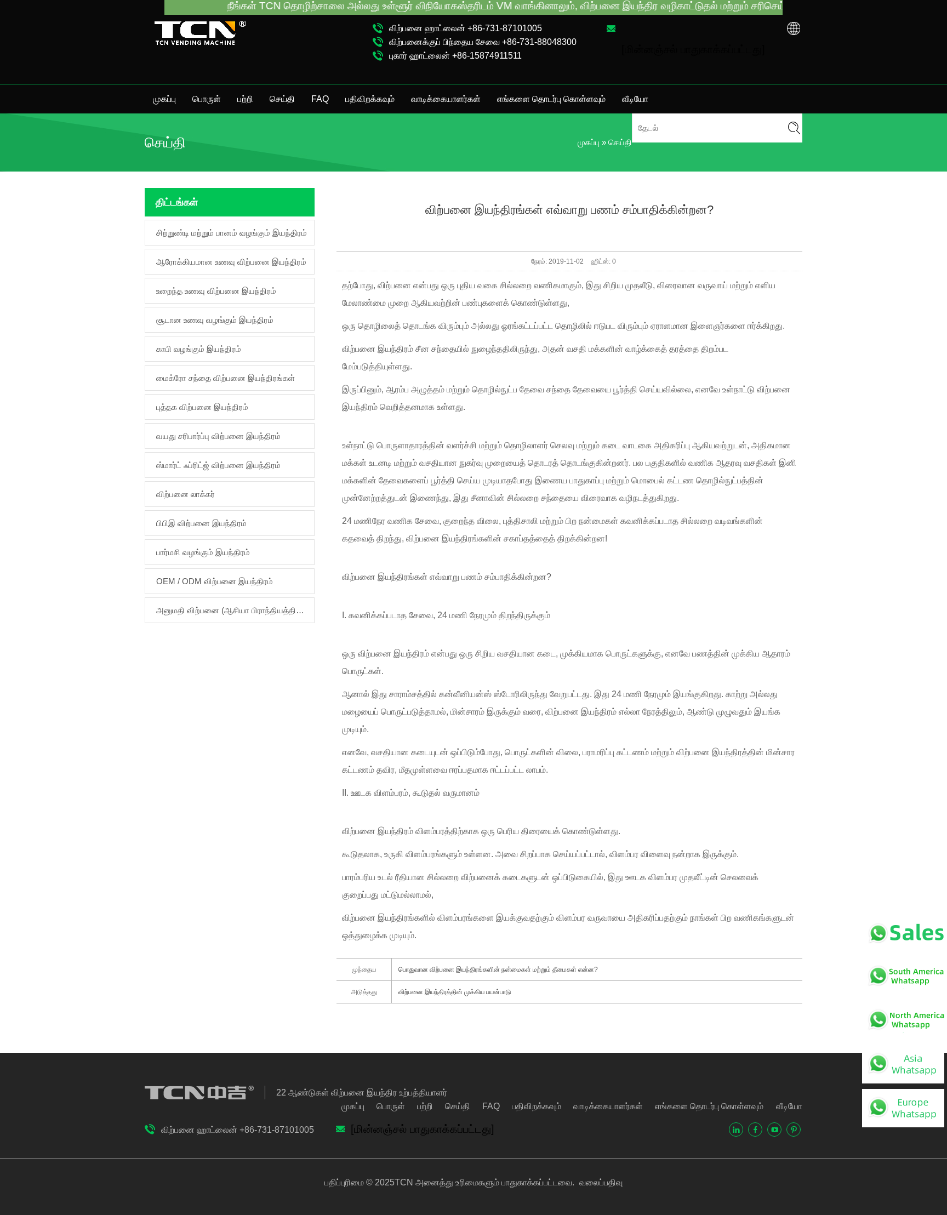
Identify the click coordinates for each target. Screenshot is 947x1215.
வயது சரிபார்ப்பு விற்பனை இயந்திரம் (218, 436)
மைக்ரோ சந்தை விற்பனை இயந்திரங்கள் (225, 378)
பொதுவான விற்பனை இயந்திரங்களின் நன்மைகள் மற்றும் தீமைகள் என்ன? (498, 969)
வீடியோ (635, 99)
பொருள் (206, 99)
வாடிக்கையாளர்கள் (446, 99)
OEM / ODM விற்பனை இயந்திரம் (214, 581)
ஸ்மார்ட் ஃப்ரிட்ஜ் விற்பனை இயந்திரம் (218, 465)
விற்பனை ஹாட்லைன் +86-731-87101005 (465, 28)
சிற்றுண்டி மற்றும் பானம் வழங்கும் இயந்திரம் (231, 232)
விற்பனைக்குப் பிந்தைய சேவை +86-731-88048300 (483, 42)
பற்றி (245, 99)
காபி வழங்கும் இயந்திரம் (198, 348)
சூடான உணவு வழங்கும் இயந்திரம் (214, 319)
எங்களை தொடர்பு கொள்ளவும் (551, 99)
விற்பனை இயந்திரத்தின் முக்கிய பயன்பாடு (454, 992)
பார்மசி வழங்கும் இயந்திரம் (203, 552)
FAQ (320, 99)
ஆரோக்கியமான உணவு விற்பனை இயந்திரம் (231, 261)
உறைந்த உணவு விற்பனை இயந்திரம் (216, 290)
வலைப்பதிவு (600, 1182)
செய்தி (282, 99)
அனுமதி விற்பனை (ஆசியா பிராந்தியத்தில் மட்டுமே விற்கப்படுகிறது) (232, 610)
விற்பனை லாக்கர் (185, 494)
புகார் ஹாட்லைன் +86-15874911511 (455, 55)
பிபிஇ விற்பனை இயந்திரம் (201, 523)
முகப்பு (164, 99)
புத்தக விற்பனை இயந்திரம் (202, 407)
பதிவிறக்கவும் (370, 99)
